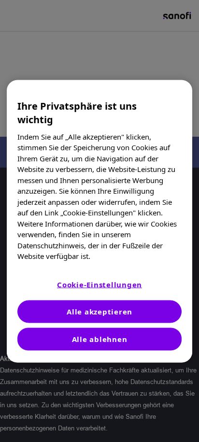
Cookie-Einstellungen (99, 284)
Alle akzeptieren (99, 311)
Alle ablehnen (100, 338)
